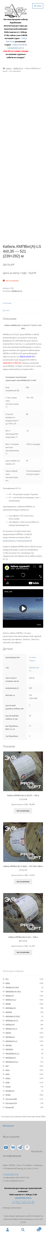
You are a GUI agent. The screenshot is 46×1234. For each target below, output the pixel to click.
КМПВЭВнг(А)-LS (12, 1020)
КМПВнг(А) (10, 996)
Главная (8, 68)
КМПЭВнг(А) (10, 1037)
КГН (7, 979)
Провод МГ (10, 1107)
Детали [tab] (6, 310)
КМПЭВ (8, 1033)
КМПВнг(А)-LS (18, 68)
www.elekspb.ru (9, 540)
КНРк (7, 1070)
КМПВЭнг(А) (10, 1024)
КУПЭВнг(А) (10, 1091)
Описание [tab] (7, 303)
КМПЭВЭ (9, 1045)
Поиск (23, 1230)
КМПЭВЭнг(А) (11, 1058)
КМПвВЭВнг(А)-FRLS (13, 991)
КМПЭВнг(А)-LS (11, 1041)
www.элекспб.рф (25, 540)
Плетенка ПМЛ (11, 1099)
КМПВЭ (8, 1004)
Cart (35, 1227)
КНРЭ (7, 1074)
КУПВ (7, 1082)
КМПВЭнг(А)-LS (11, 1029)
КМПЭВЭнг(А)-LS (12, 1062)
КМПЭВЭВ (9, 1049)
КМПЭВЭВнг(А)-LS (12, 1053)
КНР (7, 1066)
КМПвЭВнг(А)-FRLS (13, 1016)
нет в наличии (23, 810)
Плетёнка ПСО (11, 1103)
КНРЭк (8, 1078)
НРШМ (8, 1095)
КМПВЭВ (9, 1012)
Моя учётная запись (7, 1230)
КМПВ (8, 983)
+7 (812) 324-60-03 (19, 44)
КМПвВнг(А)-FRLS (12, 987)
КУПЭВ (8, 1087)
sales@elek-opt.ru (15, 48)
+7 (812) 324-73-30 (10, 1174)
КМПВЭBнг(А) (11, 1008)
